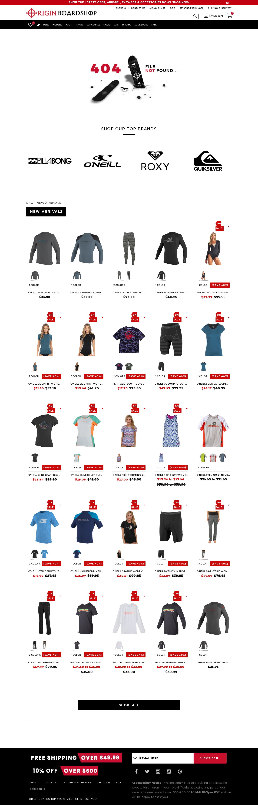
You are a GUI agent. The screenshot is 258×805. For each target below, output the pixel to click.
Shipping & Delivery (220, 8)
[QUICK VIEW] (44, 223)
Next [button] (231, 159)
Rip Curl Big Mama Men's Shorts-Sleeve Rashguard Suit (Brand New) (86, 662)
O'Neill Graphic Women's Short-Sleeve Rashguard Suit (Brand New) (129, 571)
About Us (121, 8)
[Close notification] (227, 3)
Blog (172, 8)
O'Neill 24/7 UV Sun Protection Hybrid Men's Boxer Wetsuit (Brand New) (171, 571)
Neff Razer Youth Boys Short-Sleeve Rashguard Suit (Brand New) (129, 383)
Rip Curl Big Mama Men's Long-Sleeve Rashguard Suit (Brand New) (171, 662)
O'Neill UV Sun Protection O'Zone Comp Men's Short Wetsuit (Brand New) (171, 383)
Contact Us (138, 8)
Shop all (129, 705)
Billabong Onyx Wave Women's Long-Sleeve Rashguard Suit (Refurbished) (213, 292)
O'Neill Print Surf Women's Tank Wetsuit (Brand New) (171, 475)
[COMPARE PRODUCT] (38, 223)
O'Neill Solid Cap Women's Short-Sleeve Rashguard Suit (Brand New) (213, 383)
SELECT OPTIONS (134, 304)
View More (215, 210)
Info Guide (103, 782)
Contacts (50, 782)
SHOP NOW (180, 2)
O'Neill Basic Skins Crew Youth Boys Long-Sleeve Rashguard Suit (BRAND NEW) (213, 662)
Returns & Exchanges (76, 782)
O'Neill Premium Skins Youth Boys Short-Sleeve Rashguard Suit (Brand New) (213, 475)
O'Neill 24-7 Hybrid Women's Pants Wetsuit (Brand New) (213, 571)
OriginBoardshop (42, 798)
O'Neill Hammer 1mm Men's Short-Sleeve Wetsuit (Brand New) (86, 571)
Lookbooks (37, 789)
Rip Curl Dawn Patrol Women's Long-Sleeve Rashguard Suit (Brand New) (129, 662)
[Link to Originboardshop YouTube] (168, 771)
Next (59, 275)
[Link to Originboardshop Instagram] (158, 771)
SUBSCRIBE (207, 758)
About (34, 782)
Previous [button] (26, 159)
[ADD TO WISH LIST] (31, 223)
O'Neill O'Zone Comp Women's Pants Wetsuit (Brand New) (129, 292)
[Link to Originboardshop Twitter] (147, 771)
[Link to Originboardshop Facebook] (136, 771)
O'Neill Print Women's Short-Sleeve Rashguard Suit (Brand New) (129, 475)
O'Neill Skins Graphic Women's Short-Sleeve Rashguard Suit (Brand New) (44, 475)
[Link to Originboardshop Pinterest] (179, 771)
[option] (50, 160)
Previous (27, 275)
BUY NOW (54, 304)
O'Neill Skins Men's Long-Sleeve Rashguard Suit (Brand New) (171, 292)
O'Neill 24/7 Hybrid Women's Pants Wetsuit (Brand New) (44, 662)
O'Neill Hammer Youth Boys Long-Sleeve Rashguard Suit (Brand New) (86, 292)
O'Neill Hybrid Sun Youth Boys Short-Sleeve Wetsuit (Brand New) (44, 571)
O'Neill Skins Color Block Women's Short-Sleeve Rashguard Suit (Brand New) (86, 475)
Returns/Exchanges (191, 8)
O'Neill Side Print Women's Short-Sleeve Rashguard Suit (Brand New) (44, 383)
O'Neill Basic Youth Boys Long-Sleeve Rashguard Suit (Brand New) (44, 292)
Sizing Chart (157, 8)
